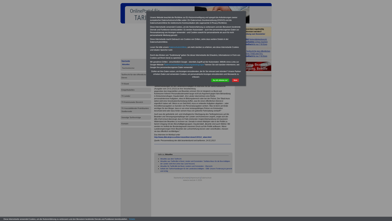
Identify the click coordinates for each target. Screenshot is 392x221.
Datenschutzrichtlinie (178, 47)
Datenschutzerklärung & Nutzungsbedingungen (184, 65)
